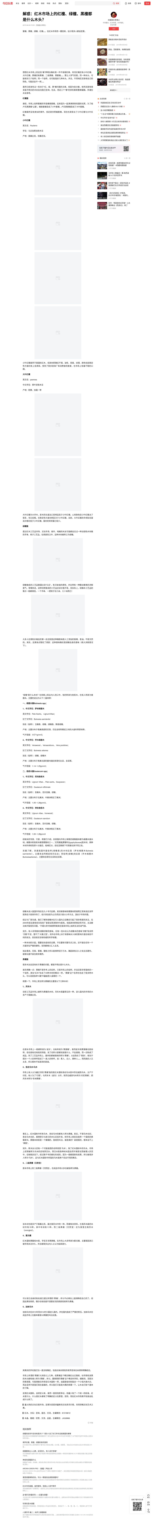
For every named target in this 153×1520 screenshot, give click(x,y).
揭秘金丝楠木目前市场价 (117, 39)
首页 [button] (148, 1497)
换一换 (128, 99)
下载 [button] (148, 1510)
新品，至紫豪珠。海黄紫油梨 (119, 49)
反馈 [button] (148, 1505)
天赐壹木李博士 (41, 25)
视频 (37, 3)
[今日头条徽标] (7, 3)
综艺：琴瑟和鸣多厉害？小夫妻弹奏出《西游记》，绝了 (119, 204)
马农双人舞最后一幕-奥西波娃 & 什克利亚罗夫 (118, 174)
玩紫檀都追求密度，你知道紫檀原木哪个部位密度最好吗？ (119, 60)
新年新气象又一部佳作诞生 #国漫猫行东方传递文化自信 (119, 184)
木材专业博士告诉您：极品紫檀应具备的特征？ (119, 80)
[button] (17, 3)
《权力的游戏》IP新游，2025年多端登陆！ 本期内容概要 (118, 194)
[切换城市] (32, 3)
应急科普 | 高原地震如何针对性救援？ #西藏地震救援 (119, 164)
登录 (147, 3)
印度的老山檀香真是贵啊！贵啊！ (119, 70)
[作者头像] (114, 15)
